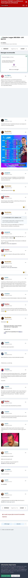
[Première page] (2, 49)
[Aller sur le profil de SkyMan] (2, 197)
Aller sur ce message (14, 69)
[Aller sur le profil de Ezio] (2, 353)
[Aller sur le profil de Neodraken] (2, 132)
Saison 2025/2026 (13, 44)
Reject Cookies (15, 576)
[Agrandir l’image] (14, 151)
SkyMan (4, 42)
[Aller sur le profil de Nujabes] (2, 370)
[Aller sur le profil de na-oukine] (2, 470)
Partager (7, 524)
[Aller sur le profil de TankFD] (2, 343)
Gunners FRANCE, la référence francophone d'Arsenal (12, 2)
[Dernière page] (26, 49)
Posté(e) (8, 77)
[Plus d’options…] (25, 76)
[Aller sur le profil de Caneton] (2, 294)
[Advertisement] (14, 22)
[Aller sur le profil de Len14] (2, 278)
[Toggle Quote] (3, 217)
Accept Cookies (6, 576)
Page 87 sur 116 (14, 48)
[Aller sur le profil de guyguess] (2, 173)
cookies (12, 567)
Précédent (5, 48)
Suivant (23, 48)
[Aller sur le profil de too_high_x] (2, 76)
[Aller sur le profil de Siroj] (2, 120)
